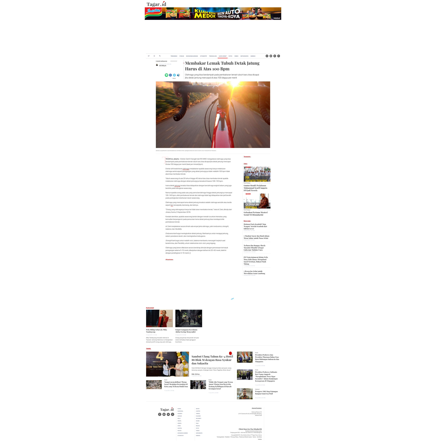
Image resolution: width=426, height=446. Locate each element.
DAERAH (180, 413)
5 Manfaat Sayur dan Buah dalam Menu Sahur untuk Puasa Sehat (256, 237)
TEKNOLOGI (213, 56)
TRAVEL (148, 348)
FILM (197, 423)
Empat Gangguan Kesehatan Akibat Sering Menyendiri (186, 330)
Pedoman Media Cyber (245, 437)
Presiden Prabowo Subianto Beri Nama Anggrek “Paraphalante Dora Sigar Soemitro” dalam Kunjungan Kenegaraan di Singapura (266, 376)
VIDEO (236, 56)
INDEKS (253, 56)
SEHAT (197, 408)
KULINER (198, 416)
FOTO (230, 56)
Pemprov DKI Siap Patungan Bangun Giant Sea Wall (266, 392)
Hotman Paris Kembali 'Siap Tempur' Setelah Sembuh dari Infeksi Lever (255, 226)
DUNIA (179, 408)
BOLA (179, 418)
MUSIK (198, 420)
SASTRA (180, 428)
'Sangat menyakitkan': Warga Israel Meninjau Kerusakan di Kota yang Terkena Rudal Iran (176, 384)
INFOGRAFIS (244, 56)
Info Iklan (259, 437)
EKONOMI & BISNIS (192, 56)
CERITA (179, 423)
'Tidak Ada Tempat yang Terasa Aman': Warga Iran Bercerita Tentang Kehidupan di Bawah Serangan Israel (221, 385)
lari (172, 205)
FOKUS (181, 56)
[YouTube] (274, 56)
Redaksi (227, 437)
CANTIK (198, 411)
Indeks (260, 439)
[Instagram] (278, 56)
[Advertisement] (213, 36)
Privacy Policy (234, 437)
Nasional (257, 389)
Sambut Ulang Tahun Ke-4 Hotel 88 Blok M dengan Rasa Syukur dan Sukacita (212, 359)
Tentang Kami (220, 437)
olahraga (186, 169)
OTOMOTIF (203, 56)
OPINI (179, 425)
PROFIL (179, 420)
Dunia (165, 379)
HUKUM (180, 416)
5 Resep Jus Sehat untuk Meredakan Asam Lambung (254, 272)
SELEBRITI (198, 418)
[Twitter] (270, 56)
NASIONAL (180, 411)
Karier (254, 437)
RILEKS (198, 425)
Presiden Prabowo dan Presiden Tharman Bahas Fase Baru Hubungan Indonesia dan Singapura (267, 357)
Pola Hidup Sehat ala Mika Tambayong (156, 330)
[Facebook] (267, 56)
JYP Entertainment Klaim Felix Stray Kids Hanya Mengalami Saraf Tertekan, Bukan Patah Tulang (256, 260)
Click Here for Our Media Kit (250, 429)
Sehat (174, 78)
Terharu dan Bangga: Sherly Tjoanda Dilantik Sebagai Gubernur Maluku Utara (254, 247)
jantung (177, 185)
